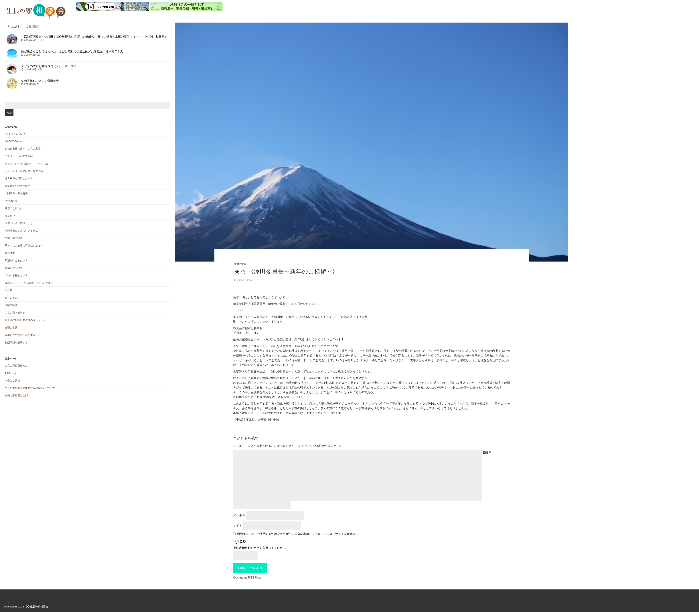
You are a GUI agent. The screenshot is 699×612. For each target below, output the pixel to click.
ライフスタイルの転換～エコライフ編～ (28, 163)
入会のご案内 (12, 380)
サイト (237, 525)
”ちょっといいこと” (16, 133)
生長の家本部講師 (15, 312)
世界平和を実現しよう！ (19, 178)
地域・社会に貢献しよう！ (20, 223)
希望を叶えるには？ (16, 260)
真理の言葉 (240, 264)
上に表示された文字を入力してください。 (261, 547)
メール (239, 515)
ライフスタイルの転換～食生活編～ (25, 171)
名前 (487, 452)
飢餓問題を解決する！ (17, 342)
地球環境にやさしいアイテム (21, 230)
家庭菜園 (10, 253)
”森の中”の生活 (13, 141)
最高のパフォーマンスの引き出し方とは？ (29, 282)
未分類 (8, 290)
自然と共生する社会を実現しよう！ (25, 335)
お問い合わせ (12, 373)
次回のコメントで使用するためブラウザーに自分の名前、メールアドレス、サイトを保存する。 (299, 533)
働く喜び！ (11, 215)
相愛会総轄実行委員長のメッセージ (25, 320)
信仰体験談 (11, 200)
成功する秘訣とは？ (16, 275)
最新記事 (33, 26)
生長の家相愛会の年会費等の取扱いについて (30, 387)
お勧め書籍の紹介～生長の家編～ (24, 148)
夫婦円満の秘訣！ (15, 238)
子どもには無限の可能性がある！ (24, 245)
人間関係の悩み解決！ (17, 193)
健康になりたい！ (15, 208)
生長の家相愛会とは (16, 365)
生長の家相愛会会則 (16, 395)
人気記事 (14, 26)
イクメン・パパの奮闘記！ (20, 156)
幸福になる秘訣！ (15, 267)
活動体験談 (11, 305)
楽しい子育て (12, 297)
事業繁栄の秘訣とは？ (17, 185)
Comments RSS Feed (247, 577)
